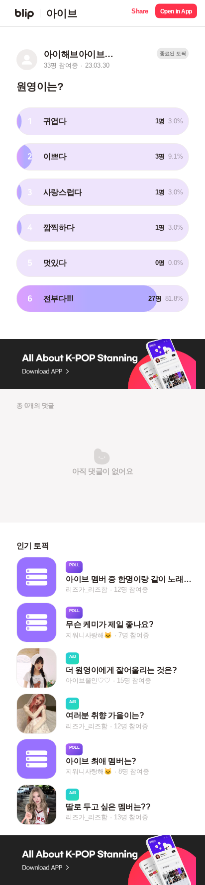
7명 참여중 (133, 635)
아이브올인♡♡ (88, 680)
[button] (139, 13)
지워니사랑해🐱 (89, 635)
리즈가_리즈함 (86, 589)
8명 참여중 (133, 772)
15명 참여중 (134, 680)
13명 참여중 (131, 817)
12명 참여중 (131, 589)
